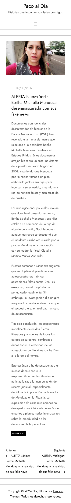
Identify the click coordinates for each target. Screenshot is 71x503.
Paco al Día (35, 6)
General (18, 433)
